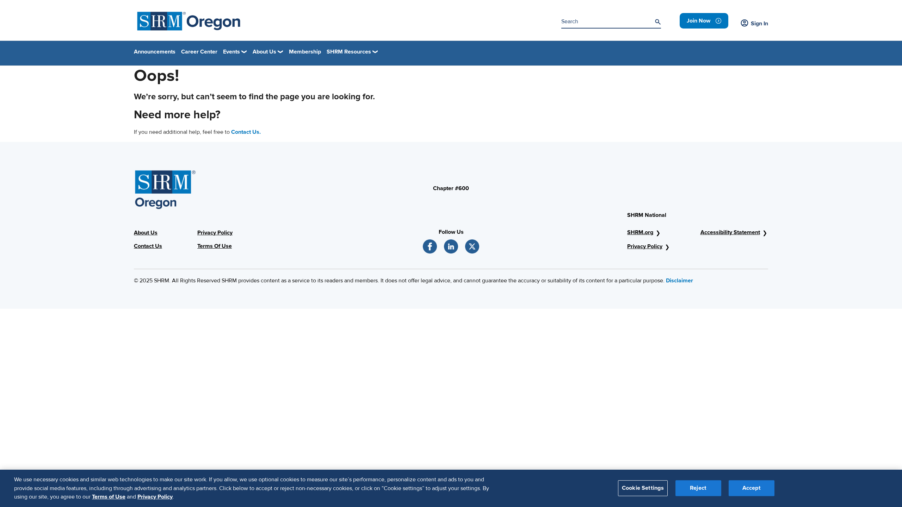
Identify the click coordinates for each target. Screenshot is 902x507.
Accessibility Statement (730, 232)
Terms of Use (108, 496)
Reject (698, 488)
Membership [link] (305, 51)
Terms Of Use (214, 246)
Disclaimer (679, 280)
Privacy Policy (215, 232)
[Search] (658, 21)
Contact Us (148, 246)
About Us (145, 232)
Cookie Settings (643, 488)
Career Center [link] (199, 51)
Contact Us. (246, 132)
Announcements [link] (154, 51)
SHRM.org (640, 232)
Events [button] (231, 51)
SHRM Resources (349, 51)
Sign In (759, 23)
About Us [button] (264, 51)
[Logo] (188, 21)
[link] (704, 21)
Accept (751, 488)
